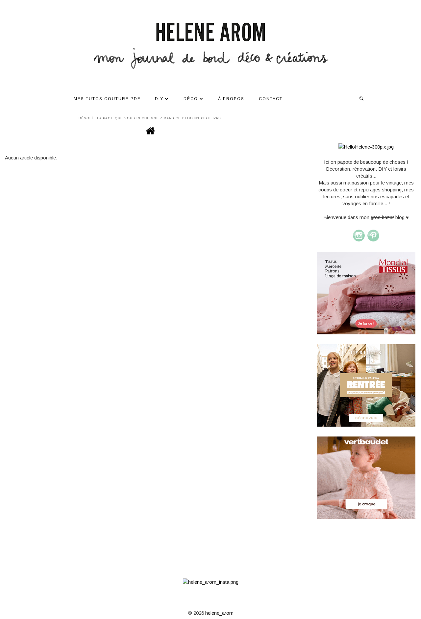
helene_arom (219, 613)
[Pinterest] (373, 240)
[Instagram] (358, 240)
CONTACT (271, 99)
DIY (159, 99)
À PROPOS (231, 99)
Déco (191, 99)
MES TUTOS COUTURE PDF (107, 99)
